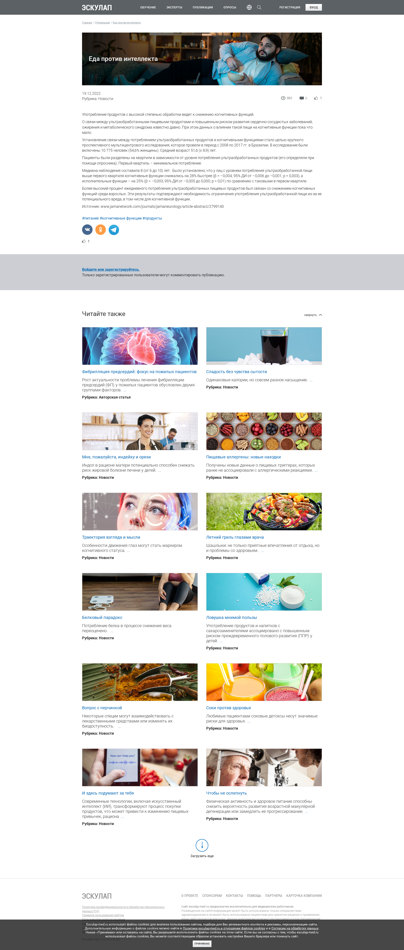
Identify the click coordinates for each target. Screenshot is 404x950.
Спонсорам (212, 896)
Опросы (229, 7)
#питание (90, 218)
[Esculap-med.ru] (97, 896)
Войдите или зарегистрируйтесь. (111, 269)
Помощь (254, 896)
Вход (314, 7)
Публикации (203, 7)
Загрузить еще (202, 856)
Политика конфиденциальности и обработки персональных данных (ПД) (123, 909)
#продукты (152, 218)
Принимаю (202, 943)
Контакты (234, 896)
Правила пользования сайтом (103, 915)
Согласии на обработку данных (294, 928)
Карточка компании (304, 896)
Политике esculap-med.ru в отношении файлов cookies (224, 928)
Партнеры (273, 896)
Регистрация (289, 7)
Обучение (148, 7)
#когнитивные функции (121, 218)
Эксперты (174, 7)
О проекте (189, 896)
